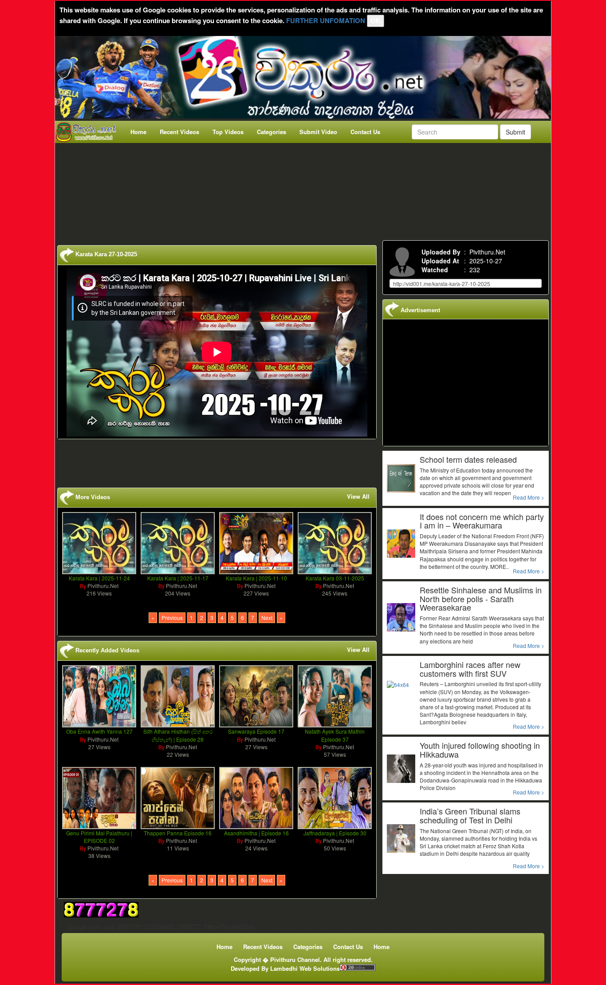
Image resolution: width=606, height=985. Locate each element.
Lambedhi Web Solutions (305, 968)
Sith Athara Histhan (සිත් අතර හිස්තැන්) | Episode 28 (177, 735)
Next (266, 617)
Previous (172, 617)
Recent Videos (179, 131)
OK (375, 20)
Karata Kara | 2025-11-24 (99, 578)
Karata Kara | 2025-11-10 (256, 578)
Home (138, 131)
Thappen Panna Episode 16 (178, 833)
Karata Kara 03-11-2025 (335, 578)
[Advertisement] (306, 189)
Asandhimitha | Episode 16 (256, 833)
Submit (515, 131)
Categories (271, 131)
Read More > (528, 497)
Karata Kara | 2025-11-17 (178, 578)
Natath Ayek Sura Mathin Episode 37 (335, 735)
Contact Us (365, 131)
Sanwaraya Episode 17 (256, 731)
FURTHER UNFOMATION (325, 20)
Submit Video (318, 131)
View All (358, 496)
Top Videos (228, 131)
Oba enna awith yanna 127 (99, 731)
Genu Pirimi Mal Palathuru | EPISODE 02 (99, 836)
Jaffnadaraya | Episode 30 (334, 833)
